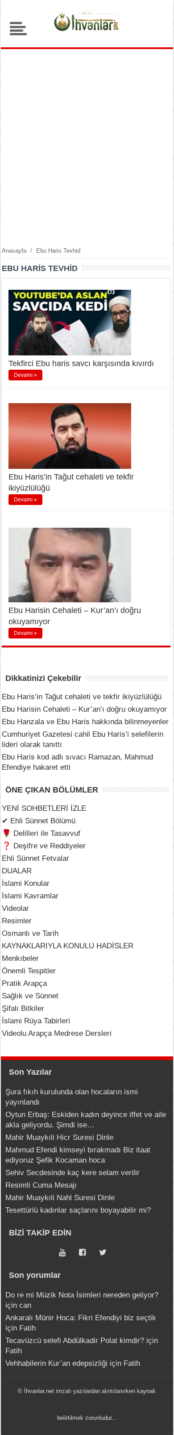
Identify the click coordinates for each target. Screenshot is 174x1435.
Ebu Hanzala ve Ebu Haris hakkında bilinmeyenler (85, 722)
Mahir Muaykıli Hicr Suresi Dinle (59, 1137)
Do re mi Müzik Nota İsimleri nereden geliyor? (81, 1295)
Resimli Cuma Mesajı (41, 1185)
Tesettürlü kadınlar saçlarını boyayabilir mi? (78, 1210)
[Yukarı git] (156, 1419)
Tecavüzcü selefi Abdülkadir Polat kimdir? (74, 1340)
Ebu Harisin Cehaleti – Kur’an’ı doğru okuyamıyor (84, 709)
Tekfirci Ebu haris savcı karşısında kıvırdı (81, 363)
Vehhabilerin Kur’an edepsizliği (56, 1363)
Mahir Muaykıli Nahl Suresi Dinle (60, 1197)
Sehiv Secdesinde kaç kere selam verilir (72, 1172)
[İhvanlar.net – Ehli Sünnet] (87, 33)
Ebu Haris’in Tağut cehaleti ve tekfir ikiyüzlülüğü (82, 696)
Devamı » (25, 375)
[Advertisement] (87, 147)
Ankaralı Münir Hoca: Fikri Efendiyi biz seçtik (80, 1318)
